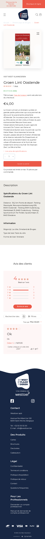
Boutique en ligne (33, 4)
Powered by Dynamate (23, 536)
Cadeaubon (15, 453)
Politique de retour (18, 479)
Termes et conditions (19, 470)
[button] (22, 65)
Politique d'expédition (19, 475)
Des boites (14, 448)
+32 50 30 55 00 (20, 426)
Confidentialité (16, 466)
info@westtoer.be (24, 428)
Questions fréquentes (19, 488)
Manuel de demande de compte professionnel (20, 512)
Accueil (6, 23)
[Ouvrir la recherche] (37, 14)
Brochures (14, 444)
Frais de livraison (20, 95)
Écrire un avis (22, 306)
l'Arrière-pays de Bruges (22, 23)
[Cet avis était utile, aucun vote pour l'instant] (31, 349)
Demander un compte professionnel (19, 506)
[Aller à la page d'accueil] (23, 14)
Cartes (13, 440)
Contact (13, 483)
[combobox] (32, 322)
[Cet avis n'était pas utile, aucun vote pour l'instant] (35, 349)
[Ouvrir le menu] (4, 15)
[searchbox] (13, 316)
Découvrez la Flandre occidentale (11, 4)
